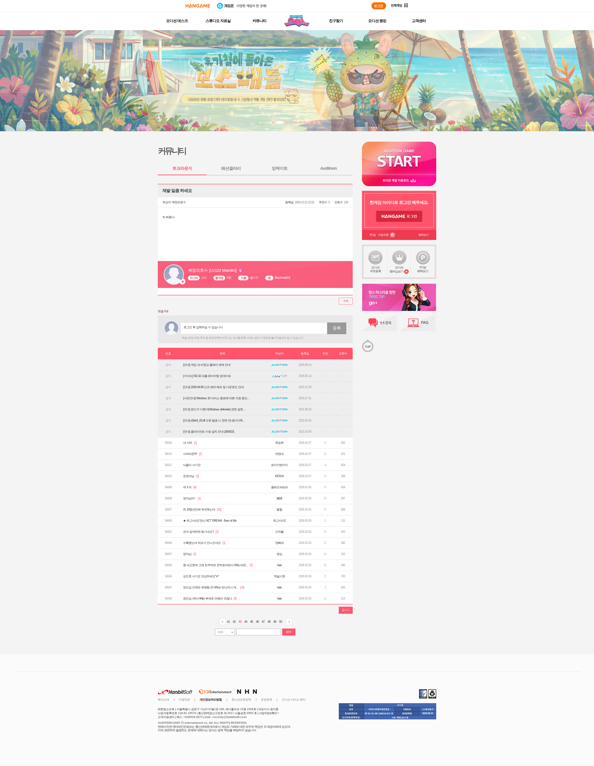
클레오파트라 (279, 487)
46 (257, 621)
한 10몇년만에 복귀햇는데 (202, 509)
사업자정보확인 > (269, 713)
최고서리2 (279, 520)
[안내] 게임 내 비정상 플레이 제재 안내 (206, 365)
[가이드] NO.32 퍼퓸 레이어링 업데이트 (207, 376)
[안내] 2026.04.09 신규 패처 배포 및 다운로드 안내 (213, 387)
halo (279, 565)
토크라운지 (182, 168)
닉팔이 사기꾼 (191, 465)
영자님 (189, 554)
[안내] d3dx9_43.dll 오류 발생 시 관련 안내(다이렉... (214, 420)
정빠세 (279, 543)
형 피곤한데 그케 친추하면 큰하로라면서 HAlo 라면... (217, 565)
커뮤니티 (259, 21)
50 (280, 621)
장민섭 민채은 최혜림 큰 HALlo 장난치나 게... (213, 587)
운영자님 (191, 476)
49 (274, 621)
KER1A (279, 476)
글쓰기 (345, 610)
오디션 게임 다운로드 (399, 180)
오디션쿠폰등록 (375, 269)
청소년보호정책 (241, 699)
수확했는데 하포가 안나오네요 (204, 543)
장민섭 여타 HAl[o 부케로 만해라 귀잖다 (209, 598)
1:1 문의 (380, 322)
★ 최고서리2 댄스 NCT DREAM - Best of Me (209, 520)
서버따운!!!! (192, 454)
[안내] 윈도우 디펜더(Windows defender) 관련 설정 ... (214, 409)
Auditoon (328, 168)
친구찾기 (336, 21)
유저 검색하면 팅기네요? (200, 531)
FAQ (418, 322)
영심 (279, 554)
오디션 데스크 (177, 21)
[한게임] (198, 6)
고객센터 (419, 21)
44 (245, 621)
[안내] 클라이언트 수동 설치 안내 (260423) (208, 431)
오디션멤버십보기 (397, 269)
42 (234, 621)
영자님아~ (191, 498)
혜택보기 (423, 234)
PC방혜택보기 (422, 269)
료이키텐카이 (279, 465)
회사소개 (163, 699)
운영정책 (266, 699)
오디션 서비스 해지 (293, 699)
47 (263, 621)
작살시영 (279, 576)
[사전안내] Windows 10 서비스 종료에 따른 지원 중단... (216, 398)
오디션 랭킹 (377, 21)
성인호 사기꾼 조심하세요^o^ (201, 576)
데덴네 (279, 454)
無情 (279, 498)
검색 (288, 631)
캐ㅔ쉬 (189, 487)
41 (228, 621)
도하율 (279, 531)
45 (251, 621)
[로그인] (378, 5)
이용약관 (184, 699)
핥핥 (279, 509)
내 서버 (190, 442)
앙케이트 (279, 168)
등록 (337, 328)
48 (269, 621)
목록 (345, 301)
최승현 (279, 442)
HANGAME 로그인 (399, 216)
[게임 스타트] (399, 158)
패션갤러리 (231, 168)
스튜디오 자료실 (218, 21)
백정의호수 (179, 202)
